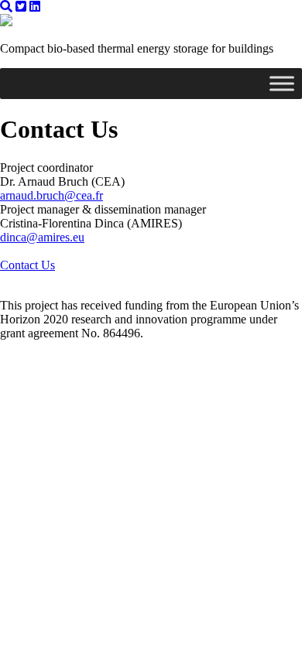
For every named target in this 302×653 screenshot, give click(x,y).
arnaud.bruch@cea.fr (51, 195)
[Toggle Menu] (281, 83)
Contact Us (27, 265)
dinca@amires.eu (42, 237)
